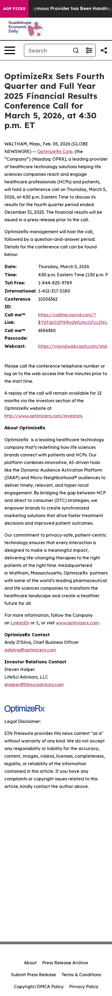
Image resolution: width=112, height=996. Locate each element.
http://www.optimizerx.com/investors (43, 415)
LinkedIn (20, 622)
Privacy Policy (83, 986)
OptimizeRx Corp (55, 151)
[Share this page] (104, 50)
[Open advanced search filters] (88, 50)
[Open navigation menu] (9, 50)
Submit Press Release (33, 974)
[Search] (75, 50)
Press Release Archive (65, 962)
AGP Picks (14, 8)
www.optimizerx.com (77, 622)
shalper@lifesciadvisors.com (34, 684)
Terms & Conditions (81, 974)
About (30, 962)
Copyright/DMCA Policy (39, 986)
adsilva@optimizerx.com (30, 650)
